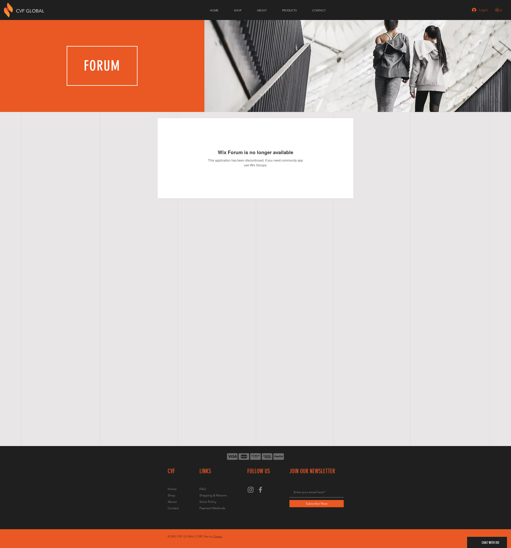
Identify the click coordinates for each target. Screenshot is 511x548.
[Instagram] (251, 490)
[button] (499, 10)
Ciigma (217, 536)
